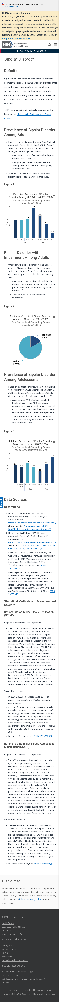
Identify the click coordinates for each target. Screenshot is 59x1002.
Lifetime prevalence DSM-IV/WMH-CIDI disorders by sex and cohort (32, 547)
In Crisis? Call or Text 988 (30, 51)
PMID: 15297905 (41, 736)
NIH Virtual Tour (9, 975)
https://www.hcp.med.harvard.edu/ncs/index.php (31, 522)
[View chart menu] (54, 194)
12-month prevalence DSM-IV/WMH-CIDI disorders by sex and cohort (28, 527)
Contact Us (6, 930)
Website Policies (9, 949)
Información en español (12, 934)
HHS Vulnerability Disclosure (14, 960)
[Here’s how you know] (29, 5)
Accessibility (7, 956)
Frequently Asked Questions (16, 38)
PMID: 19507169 (41, 863)
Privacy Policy (8, 945)
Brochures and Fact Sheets (13, 927)
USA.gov (6, 982)
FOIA (4, 953)
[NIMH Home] (15, 44)
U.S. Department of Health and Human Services (23, 979)
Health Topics (8, 923)
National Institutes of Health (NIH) (16, 971)
